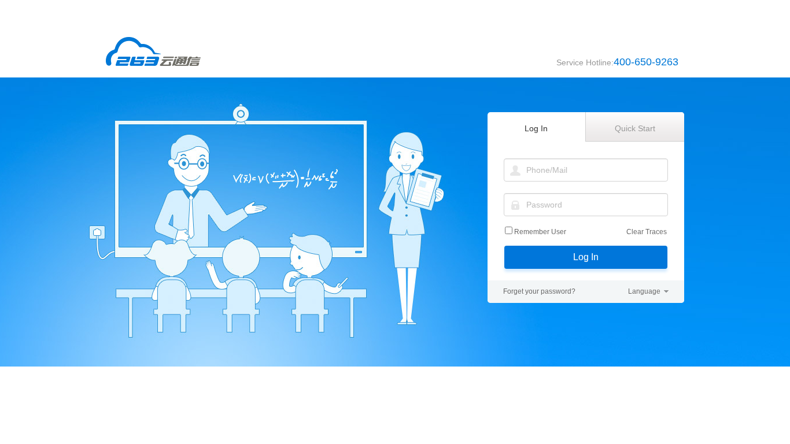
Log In (586, 257)
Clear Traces (646, 232)
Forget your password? (539, 291)
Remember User (540, 232)
